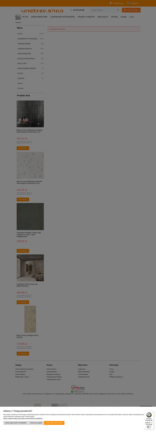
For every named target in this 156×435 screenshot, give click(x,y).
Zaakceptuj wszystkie (54, 423)
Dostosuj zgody (36, 423)
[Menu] (152, 412)
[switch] (149, 427)
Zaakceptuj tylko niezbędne (16, 423)
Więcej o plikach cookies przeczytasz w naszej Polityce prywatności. (23, 418)
